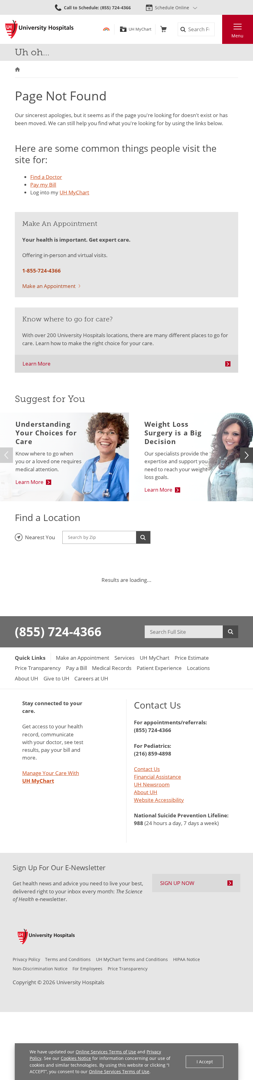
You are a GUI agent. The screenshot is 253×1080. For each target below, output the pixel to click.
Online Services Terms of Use (106, 1052)
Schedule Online (172, 8)
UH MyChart (140, 29)
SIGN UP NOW (177, 883)
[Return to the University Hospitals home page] (39, 29)
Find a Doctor (46, 176)
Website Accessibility (159, 799)
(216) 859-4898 (152, 753)
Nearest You (40, 537)
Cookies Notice (76, 1058)
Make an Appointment (49, 286)
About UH (145, 792)
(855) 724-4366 (58, 631)
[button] (246, 455)
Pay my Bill (43, 184)
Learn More (37, 363)
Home (17, 69)
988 (138, 823)
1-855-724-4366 (41, 270)
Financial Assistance (157, 776)
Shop (163, 29)
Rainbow (106, 29)
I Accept (205, 1062)
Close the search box (218, 29)
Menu (237, 36)
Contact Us (147, 769)
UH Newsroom (152, 784)
